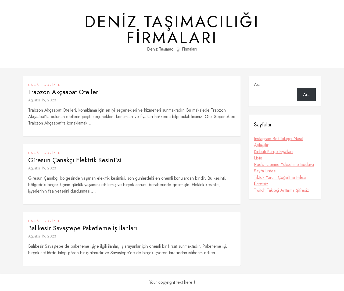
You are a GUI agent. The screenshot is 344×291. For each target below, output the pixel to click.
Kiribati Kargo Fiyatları (273, 151)
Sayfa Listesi (265, 171)
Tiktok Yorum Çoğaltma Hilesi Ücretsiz (280, 180)
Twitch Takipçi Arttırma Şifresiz (281, 190)
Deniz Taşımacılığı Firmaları (172, 30)
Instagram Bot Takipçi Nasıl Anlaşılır (278, 142)
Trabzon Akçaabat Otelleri (64, 92)
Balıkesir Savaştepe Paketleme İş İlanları (82, 228)
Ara (257, 84)
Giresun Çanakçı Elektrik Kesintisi (75, 160)
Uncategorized (44, 85)
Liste (258, 158)
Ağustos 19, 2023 (42, 100)
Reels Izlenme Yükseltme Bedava (284, 164)
